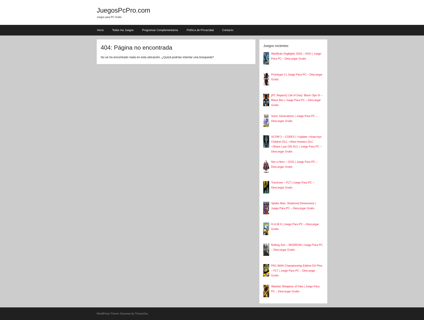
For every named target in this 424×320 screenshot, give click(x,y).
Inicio (100, 30)
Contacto (227, 30)
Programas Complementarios (160, 30)
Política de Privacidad (200, 30)
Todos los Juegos (123, 30)
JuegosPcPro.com (123, 10)
